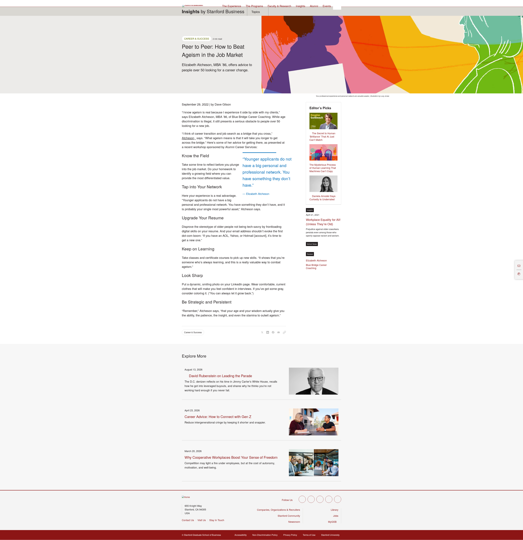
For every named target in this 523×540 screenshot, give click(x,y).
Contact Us (188, 520)
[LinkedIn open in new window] (337, 499)
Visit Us (201, 520)
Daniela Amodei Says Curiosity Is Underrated (322, 197)
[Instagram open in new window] (319, 499)
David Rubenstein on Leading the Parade (220, 375)
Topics (255, 12)
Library (334, 509)
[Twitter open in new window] (302, 499)
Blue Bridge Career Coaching (316, 266)
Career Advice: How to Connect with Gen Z (218, 416)
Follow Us (287, 500)
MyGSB (333, 521)
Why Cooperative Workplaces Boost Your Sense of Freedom (231, 457)
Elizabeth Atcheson (317, 260)
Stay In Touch (216, 520)
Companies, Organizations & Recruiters (278, 509)
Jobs (335, 515)
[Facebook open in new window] (311, 499)
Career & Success (196, 38)
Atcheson (189, 138)
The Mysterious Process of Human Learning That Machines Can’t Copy (322, 168)
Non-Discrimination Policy (265, 534)
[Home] (186, 497)
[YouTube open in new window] (328, 499)
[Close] (513, 270)
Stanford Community (289, 515)
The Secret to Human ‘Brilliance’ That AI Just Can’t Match (322, 136)
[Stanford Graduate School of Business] (192, 6)
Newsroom (294, 521)
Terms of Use (310, 534)
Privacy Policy (291, 534)
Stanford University (331, 534)
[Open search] (337, 5)
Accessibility (241, 534)
